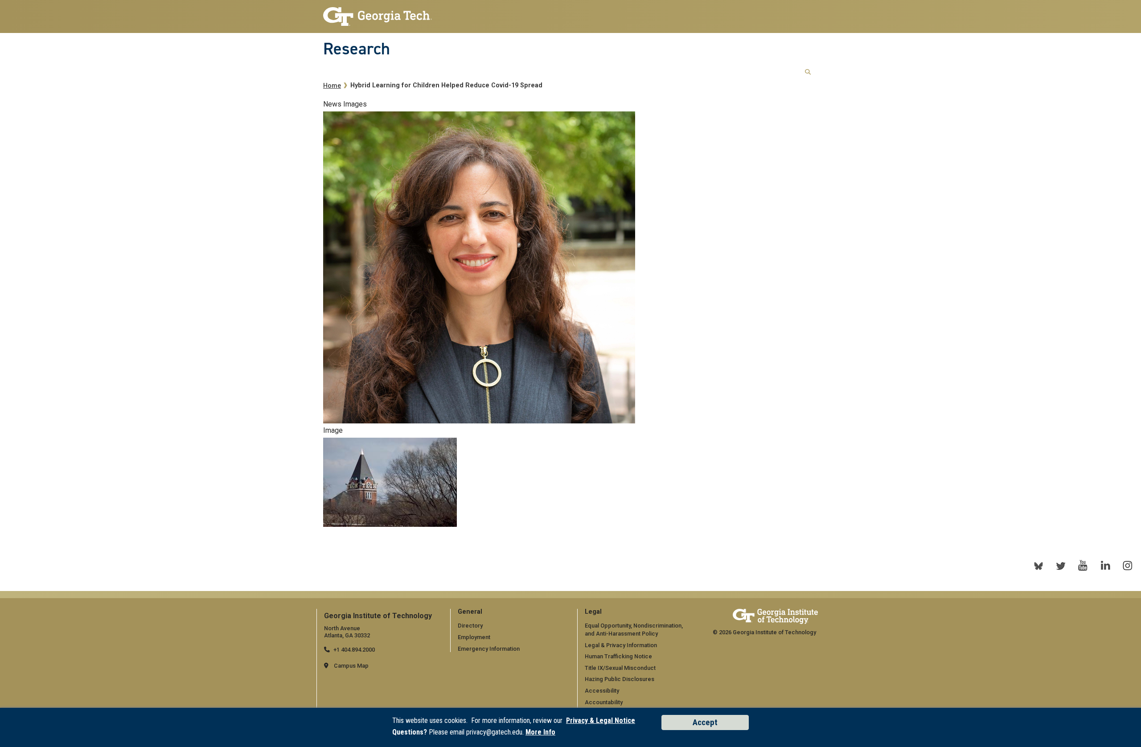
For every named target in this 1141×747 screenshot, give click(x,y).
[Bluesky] (1038, 565)
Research (356, 48)
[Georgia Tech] (775, 616)
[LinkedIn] (1105, 565)
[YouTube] (1083, 565)
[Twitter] (1061, 565)
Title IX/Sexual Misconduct (620, 668)
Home (332, 86)
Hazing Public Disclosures (619, 679)
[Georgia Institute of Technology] (377, 14)
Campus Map (351, 665)
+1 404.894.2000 (354, 649)
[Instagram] (1127, 565)
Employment (474, 637)
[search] (808, 72)
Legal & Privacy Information (621, 645)
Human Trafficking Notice (618, 656)
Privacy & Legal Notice (600, 720)
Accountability (604, 702)
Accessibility (602, 690)
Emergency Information (489, 648)
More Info (540, 732)
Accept (705, 722)
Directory (470, 625)
